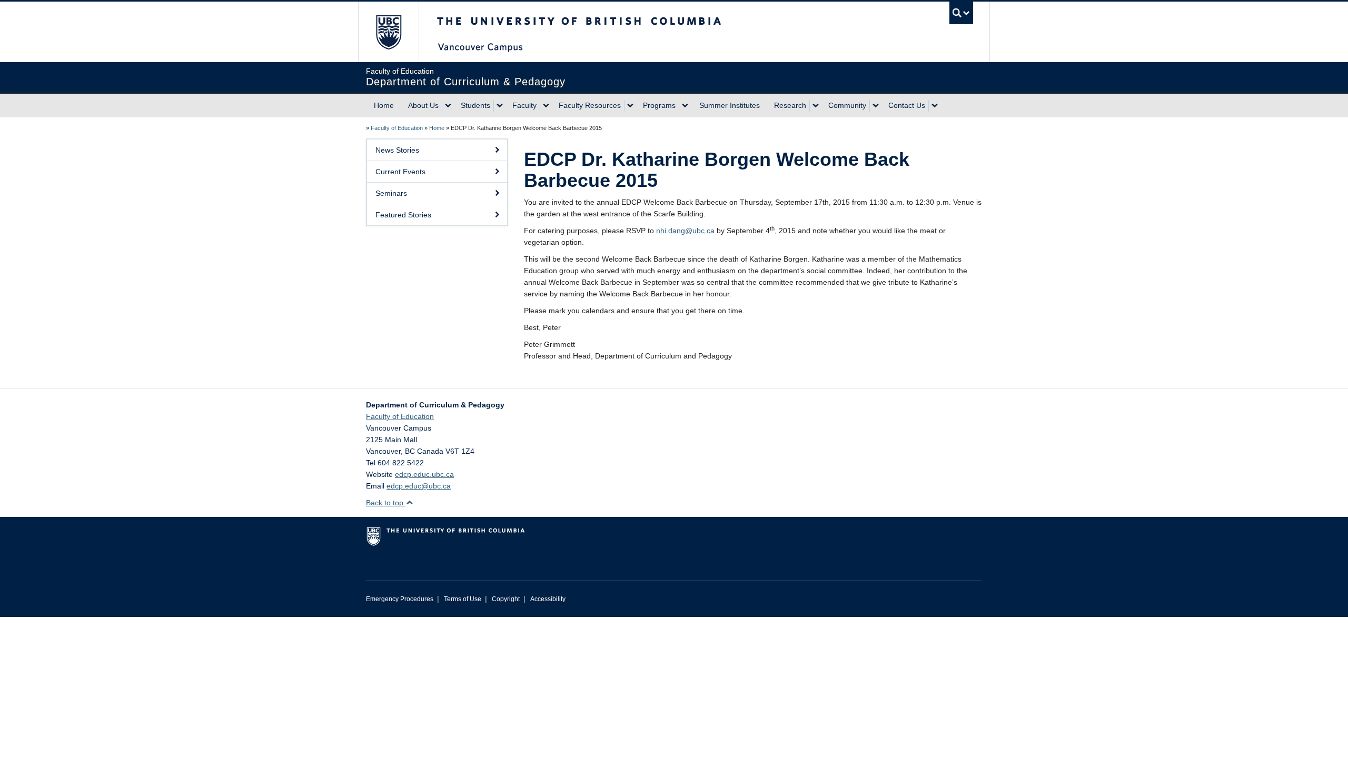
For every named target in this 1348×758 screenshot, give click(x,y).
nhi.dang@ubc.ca (685, 230)
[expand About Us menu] (448, 106)
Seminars (391, 193)
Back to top (385, 502)
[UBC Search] (961, 13)
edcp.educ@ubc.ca (418, 486)
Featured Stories (403, 215)
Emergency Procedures (399, 599)
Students (475, 105)
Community (847, 105)
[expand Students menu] (499, 106)
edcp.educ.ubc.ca (424, 474)
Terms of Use (462, 599)
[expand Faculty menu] (546, 106)
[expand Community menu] (875, 106)
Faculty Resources (590, 105)
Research (790, 105)
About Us (423, 105)
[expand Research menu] (815, 106)
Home (384, 105)
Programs (659, 105)
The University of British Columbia (388, 32)
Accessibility (548, 599)
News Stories (397, 150)
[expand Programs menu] (685, 106)
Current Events (400, 171)
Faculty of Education (397, 128)
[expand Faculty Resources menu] (630, 106)
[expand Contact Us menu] (934, 106)
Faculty (524, 105)
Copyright (506, 599)
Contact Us (906, 105)
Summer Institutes (729, 105)
